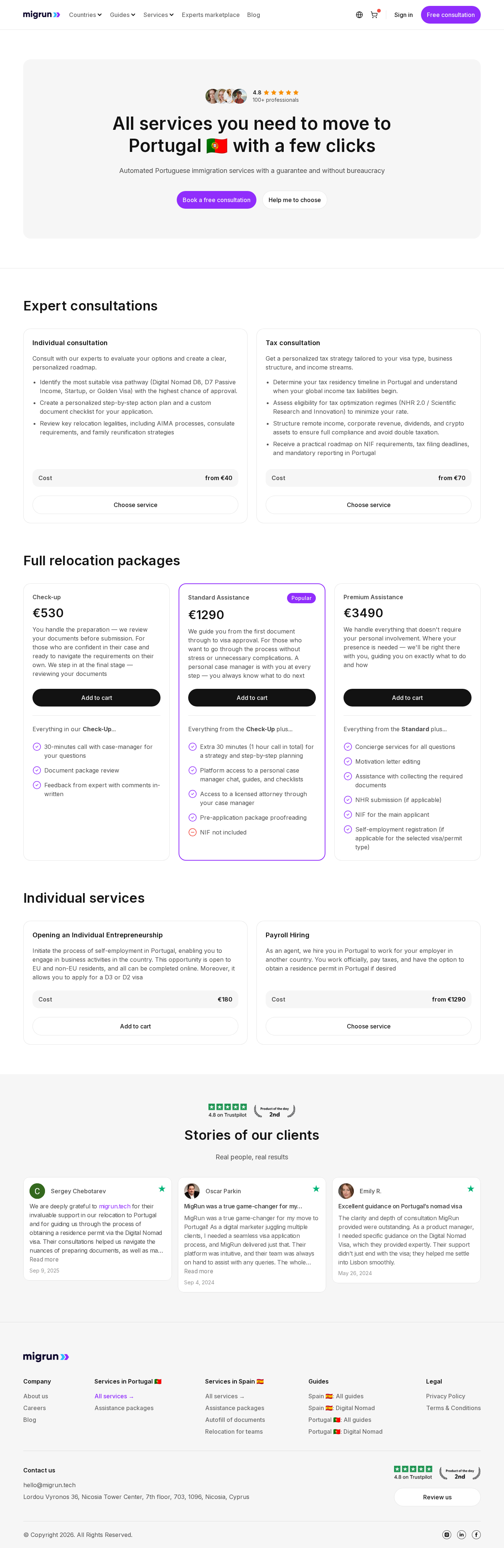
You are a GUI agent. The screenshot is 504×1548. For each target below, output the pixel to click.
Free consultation (451, 14)
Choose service (136, 505)
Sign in (403, 14)
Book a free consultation (217, 200)
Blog (253, 14)
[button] (86, 15)
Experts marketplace (211, 14)
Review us (437, 1497)
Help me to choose (295, 200)
